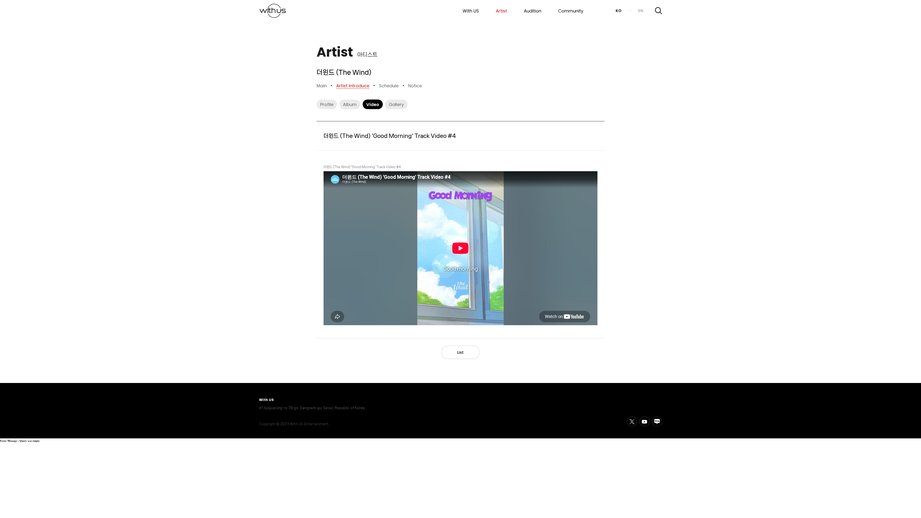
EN (640, 10)
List (460, 352)
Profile (326, 104)
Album (350, 104)
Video (372, 104)
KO (618, 10)
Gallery (396, 104)
